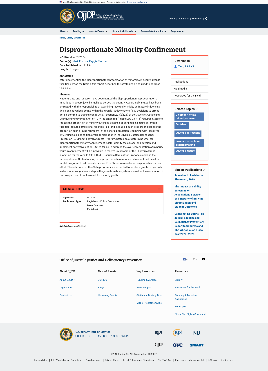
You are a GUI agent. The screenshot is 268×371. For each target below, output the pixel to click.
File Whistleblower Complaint (66, 360)
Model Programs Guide (149, 302)
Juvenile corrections (188, 132)
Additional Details (73, 189)
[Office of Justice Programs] (67, 16)
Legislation (66, 287)
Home (62, 38)
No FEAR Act (164, 360)
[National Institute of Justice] (197, 335)
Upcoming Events (107, 295)
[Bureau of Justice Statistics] (178, 337)
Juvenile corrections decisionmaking (188, 142)
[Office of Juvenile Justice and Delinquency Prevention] (159, 347)
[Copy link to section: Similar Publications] (203, 169)
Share (208, 21)
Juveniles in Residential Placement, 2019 (188, 177)
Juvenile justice (185, 150)
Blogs (101, 287)
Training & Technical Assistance (186, 297)
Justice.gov (227, 360)
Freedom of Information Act (189, 360)
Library (179, 279)
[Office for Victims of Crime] (178, 347)
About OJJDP (67, 279)
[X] (196, 261)
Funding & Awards (146, 279)
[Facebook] (186, 261)
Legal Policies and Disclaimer (138, 360)
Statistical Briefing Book (149, 295)
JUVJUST (103, 279)
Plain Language (93, 360)
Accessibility (40, 360)
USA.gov (212, 360)
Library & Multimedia (76, 38)
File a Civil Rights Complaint (190, 314)
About (172, 18)
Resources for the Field (187, 287)
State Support (144, 287)
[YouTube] (205, 261)
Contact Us (183, 18)
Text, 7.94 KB (186, 66)
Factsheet (181, 124)
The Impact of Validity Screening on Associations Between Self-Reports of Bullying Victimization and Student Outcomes (188, 196)
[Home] (100, 16)
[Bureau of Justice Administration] (159, 335)
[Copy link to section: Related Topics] (196, 108)
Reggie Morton (98, 61)
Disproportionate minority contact (186, 116)
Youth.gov (180, 306)
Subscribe (197, 18)
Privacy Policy (112, 360)
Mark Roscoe (80, 61)
